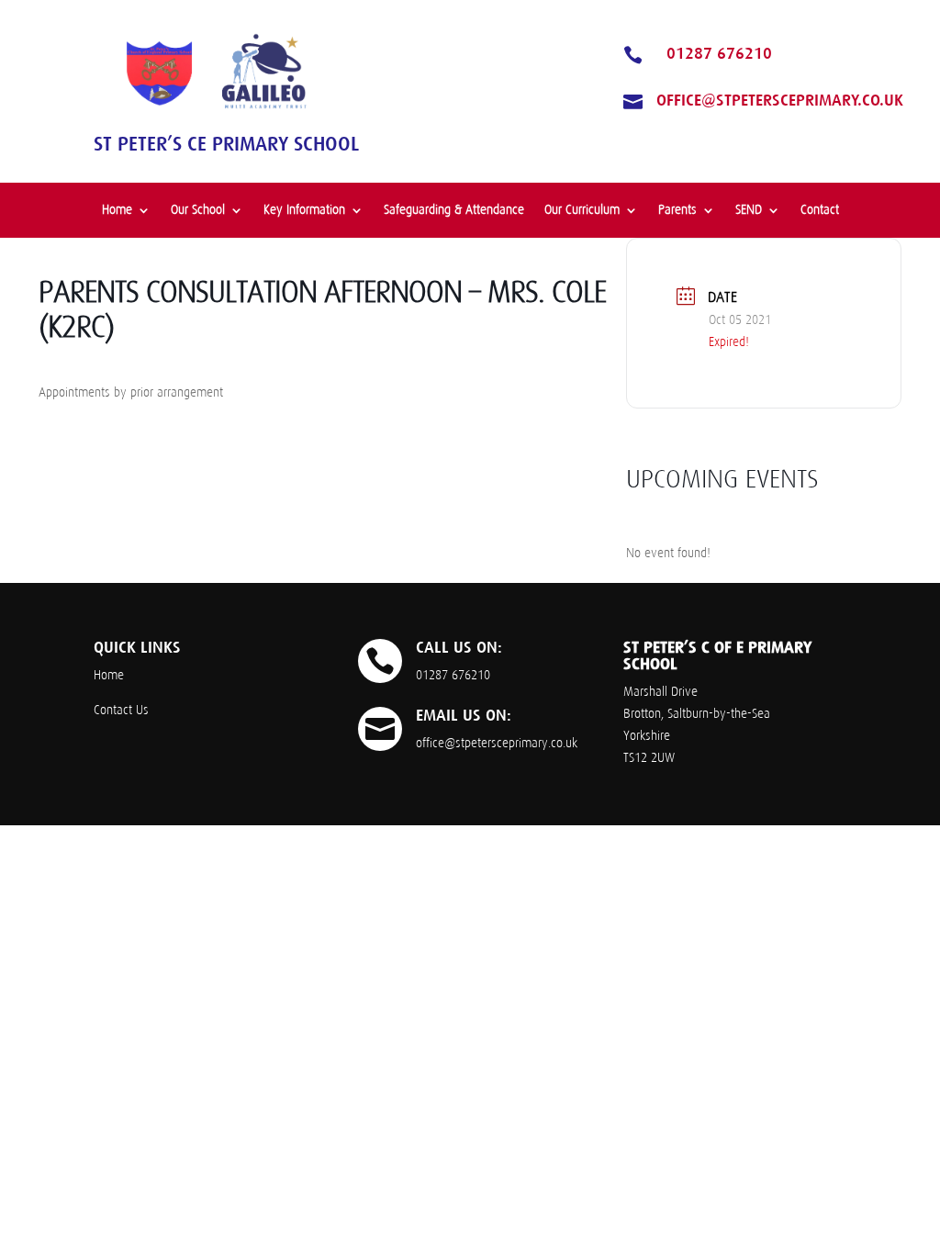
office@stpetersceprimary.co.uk (779, 100)
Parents (677, 210)
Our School (198, 210)
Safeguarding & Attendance (454, 210)
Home (117, 210)
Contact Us (121, 710)
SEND (748, 210)
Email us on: (463, 715)
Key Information (304, 210)
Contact (819, 210)
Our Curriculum (582, 210)
